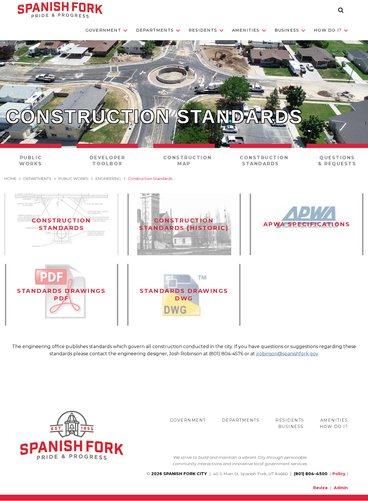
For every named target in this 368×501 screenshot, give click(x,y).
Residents (203, 30)
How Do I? (328, 30)
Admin (341, 487)
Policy (338, 473)
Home (10, 178)
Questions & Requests (337, 160)
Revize (320, 487)
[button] (341, 10)
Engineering (108, 178)
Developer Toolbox (107, 160)
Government (103, 30)
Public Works (30, 160)
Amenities (246, 30)
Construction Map (187, 160)
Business (287, 30)
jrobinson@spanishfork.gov (287, 353)
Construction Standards (264, 160)
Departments (155, 30)
